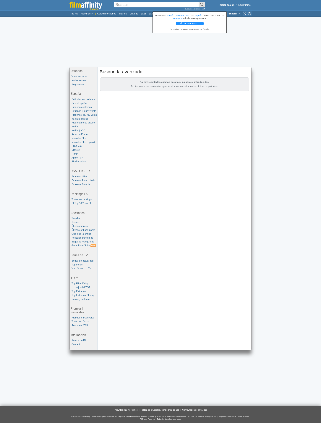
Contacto (76, 344)
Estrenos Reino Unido (83, 180)
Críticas (134, 13)
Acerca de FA (79, 340)
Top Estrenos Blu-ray (83, 295)
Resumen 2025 (80, 325)
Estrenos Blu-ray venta (84, 111)
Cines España (79, 103)
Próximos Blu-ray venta (84, 114)
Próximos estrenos (82, 107)
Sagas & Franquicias (83, 241)
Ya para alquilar (80, 118)
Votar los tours (79, 76)
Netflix (75, 126)
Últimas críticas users (83, 230)
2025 (143, 13)
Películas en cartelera (83, 99)
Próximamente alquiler (83, 122)
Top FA (74, 13)
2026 (151, 13)
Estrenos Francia (81, 184)
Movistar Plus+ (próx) (83, 142)
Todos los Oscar (80, 321)
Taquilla (76, 218)
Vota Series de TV (81, 268)
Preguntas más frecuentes (126, 410)
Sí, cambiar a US (188, 23)
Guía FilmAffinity (83, 245)
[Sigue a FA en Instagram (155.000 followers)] (249, 13)
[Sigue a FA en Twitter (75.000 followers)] (245, 13)
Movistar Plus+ (80, 138)
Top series (77, 264)
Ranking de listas (81, 299)
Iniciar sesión (79, 80)
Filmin (75, 153)
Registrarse (244, 5)
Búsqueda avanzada (194, 9)
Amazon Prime (79, 134)
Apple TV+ (77, 157)
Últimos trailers (80, 226)
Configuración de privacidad (194, 410)
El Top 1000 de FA (81, 203)
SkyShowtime (79, 161)
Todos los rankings (82, 199)
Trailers (76, 222)
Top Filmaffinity (80, 283)
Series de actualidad (82, 260)
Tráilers (123, 13)
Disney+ (76, 149)
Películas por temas (82, 237)
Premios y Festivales (83, 317)
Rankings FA (87, 13)
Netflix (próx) (78, 130)
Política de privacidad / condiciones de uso (160, 410)
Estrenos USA (79, 176)
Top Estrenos (79, 291)
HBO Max (77, 146)
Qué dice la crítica (81, 233)
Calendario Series (106, 13)
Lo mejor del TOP (81, 287)
